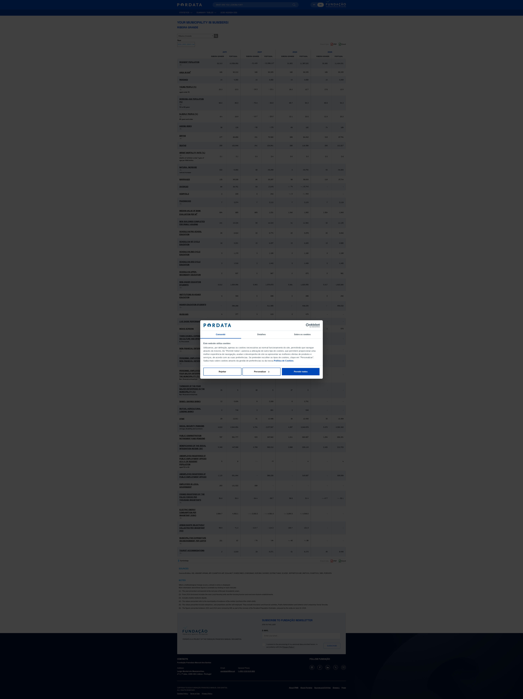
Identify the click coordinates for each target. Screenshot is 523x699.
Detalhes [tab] (261, 334)
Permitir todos (301, 371)
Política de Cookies (284, 361)
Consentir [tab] (220, 334)
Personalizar (260, 371)
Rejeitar (222, 371)
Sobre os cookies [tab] (302, 334)
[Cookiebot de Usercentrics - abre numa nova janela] (308, 325)
